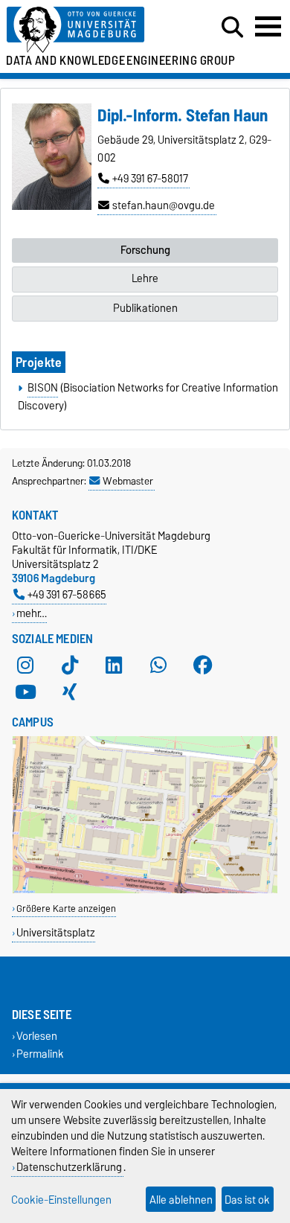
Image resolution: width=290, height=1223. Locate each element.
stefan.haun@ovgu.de (163, 205)
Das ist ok (247, 1199)
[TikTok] (70, 665)
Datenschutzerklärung (69, 1166)
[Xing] (70, 692)
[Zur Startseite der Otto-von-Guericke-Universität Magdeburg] (89, 30)
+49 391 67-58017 (150, 179)
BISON (43, 388)
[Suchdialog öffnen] (232, 27)
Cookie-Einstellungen (61, 1199)
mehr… (31, 613)
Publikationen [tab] (145, 308)
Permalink (40, 1053)
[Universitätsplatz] (145, 890)
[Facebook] (203, 665)
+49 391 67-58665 (67, 594)
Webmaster (128, 481)
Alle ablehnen (181, 1199)
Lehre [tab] (145, 278)
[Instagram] (25, 665)
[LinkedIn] (113, 665)
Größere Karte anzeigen (66, 908)
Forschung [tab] (145, 250)
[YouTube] (25, 692)
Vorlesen (36, 1036)
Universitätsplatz (55, 932)
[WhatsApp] (158, 665)
